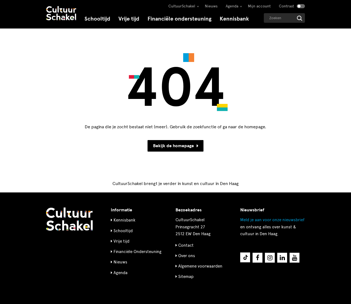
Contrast (286, 6)
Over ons (186, 255)
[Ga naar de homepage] (61, 14)
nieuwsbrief (272, 219)
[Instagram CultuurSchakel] (270, 258)
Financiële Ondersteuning (138, 251)
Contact (186, 245)
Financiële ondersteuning (179, 18)
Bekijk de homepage (173, 146)
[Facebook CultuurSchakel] (257, 258)
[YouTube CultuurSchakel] (294, 258)
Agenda (232, 6)
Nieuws (211, 6)
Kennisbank (234, 18)
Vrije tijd (128, 18)
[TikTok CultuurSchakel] (245, 257)
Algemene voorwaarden (200, 266)
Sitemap (186, 276)
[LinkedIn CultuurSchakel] (282, 258)
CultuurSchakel (181, 6)
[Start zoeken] (299, 18)
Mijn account (259, 6)
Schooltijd (97, 18)
